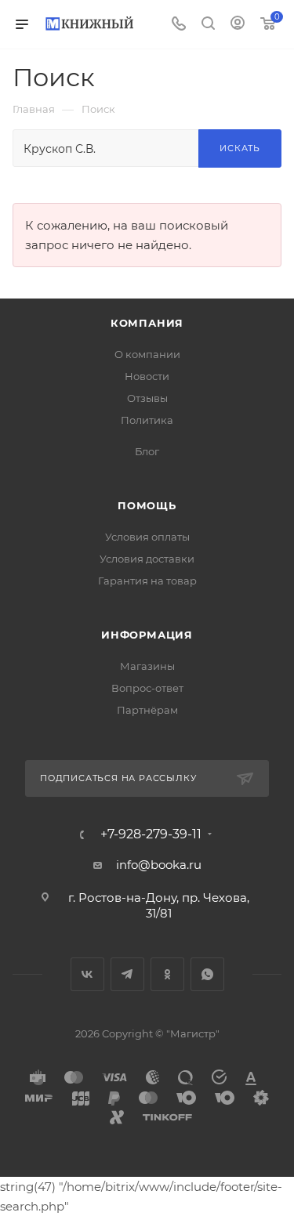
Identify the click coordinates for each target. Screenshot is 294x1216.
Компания (147, 323)
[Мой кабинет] (237, 24)
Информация (147, 634)
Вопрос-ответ (147, 688)
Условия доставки (147, 558)
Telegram (127, 974)
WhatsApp (207, 974)
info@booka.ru (158, 864)
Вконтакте (87, 974)
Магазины (147, 666)
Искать (240, 148)
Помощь (147, 505)
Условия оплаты (147, 536)
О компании (147, 354)
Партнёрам (147, 710)
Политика (147, 420)
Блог (147, 451)
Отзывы (147, 398)
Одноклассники (167, 974)
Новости (147, 376)
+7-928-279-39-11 (150, 834)
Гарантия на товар (147, 580)
